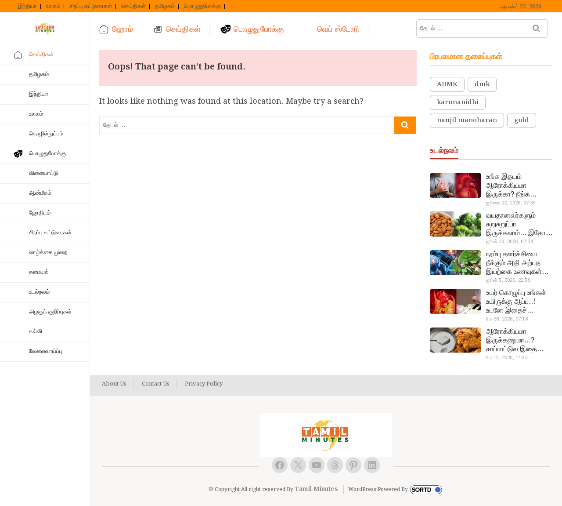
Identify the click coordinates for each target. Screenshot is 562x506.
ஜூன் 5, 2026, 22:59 (508, 280)
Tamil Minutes (316, 489)
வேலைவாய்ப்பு (45, 351)
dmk (482, 84)
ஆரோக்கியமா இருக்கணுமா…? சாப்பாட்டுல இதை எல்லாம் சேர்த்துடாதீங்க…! (512, 341)
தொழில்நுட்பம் (46, 133)
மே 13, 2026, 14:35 (506, 358)
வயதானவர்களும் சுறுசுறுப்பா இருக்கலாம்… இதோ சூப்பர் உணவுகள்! (516, 224)
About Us (114, 384)
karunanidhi (458, 102)
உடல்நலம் (39, 292)
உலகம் (53, 6)
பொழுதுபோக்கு (202, 6)
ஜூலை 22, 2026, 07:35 (511, 203)
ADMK (447, 84)
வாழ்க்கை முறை (48, 252)
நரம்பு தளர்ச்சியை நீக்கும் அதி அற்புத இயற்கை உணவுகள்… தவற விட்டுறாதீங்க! (517, 263)
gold (521, 120)
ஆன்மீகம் (40, 193)
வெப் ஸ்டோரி (338, 29)
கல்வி (35, 331)
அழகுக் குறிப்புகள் (50, 312)
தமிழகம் (165, 6)
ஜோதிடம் (39, 213)
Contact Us (155, 384)
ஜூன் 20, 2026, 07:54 (509, 242)
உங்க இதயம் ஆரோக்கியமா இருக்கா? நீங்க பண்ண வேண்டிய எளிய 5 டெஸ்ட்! (511, 186)
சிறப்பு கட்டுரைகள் (90, 6)
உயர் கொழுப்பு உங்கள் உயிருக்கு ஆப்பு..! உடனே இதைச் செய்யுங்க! (516, 302)
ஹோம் (122, 29)
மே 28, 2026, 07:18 (506, 319)
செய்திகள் (133, 6)
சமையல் (39, 272)
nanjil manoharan (467, 120)
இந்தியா (27, 6)
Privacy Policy (204, 384)
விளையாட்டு (43, 173)
